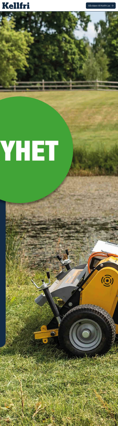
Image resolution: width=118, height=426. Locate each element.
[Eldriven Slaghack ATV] (59, 218)
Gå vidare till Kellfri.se (99, 5)
